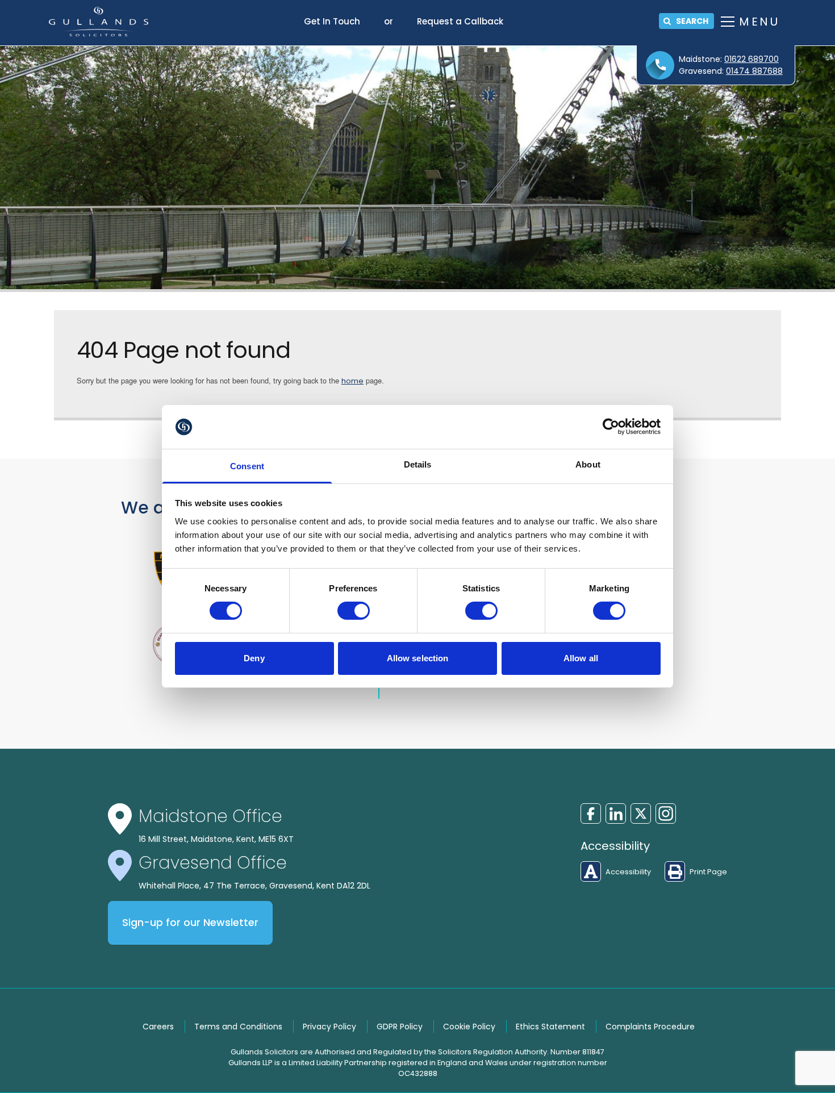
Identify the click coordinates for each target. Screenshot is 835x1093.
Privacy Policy (329, 1026)
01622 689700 (751, 59)
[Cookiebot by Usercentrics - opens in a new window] (611, 426)
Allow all (580, 658)
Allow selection (418, 658)
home (352, 381)
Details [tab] (418, 464)
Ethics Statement (550, 1026)
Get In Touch (332, 21)
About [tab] (587, 464)
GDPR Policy (400, 1026)
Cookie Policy (469, 1026)
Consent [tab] (247, 466)
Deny (254, 658)
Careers (158, 1026)
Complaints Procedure (650, 1026)
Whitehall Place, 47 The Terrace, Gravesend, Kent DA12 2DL (254, 885)
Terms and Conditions (238, 1026)
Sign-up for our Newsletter (190, 922)
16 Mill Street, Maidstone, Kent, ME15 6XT (216, 839)
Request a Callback (460, 21)
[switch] (353, 611)
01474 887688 (754, 71)
